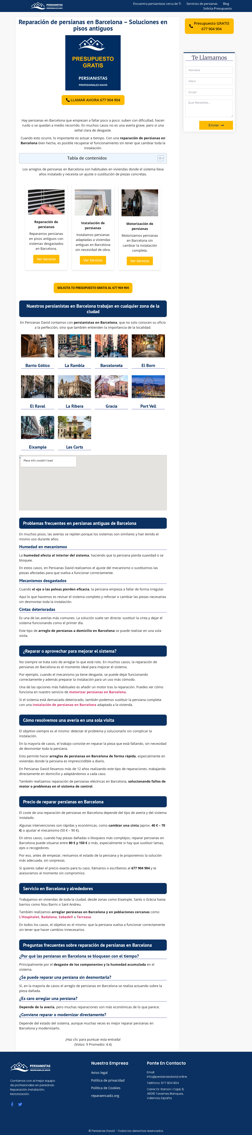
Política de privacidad (108, 1080)
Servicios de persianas (202, 4)
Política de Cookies (105, 1088)
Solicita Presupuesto (217, 8)
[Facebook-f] (12, 1104)
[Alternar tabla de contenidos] (159, 158)
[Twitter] (20, 1104)
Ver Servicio (46, 259)
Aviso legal (99, 1072)
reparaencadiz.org (105, 1095)
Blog (226, 4)
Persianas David (103, 1131)
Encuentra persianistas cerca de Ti (157, 4)
